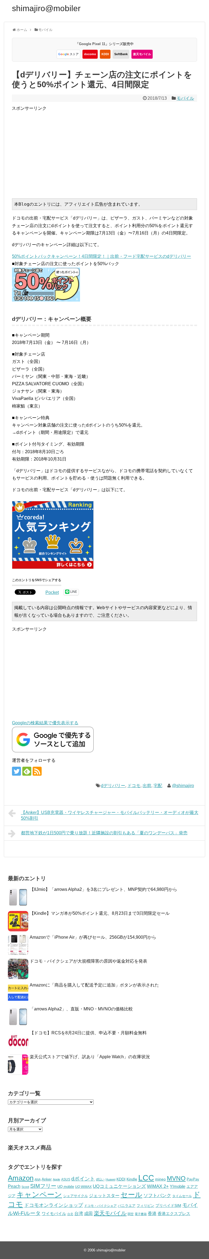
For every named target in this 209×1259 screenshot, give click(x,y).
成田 (88, 1213)
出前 (147, 785)
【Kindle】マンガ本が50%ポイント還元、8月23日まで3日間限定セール (100, 913)
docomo (90, 54)
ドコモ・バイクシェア (100, 1206)
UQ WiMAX (83, 1187)
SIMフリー (43, 1186)
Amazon (20, 1178)
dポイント (83, 1179)
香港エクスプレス (174, 1213)
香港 (152, 1213)
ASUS (65, 1179)
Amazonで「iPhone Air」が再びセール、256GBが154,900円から (93, 937)
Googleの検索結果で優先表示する (45, 723)
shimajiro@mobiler (46, 8)
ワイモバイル (54, 1213)
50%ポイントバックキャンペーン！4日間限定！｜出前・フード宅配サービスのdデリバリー (101, 256)
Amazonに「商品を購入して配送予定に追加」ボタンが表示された (94, 985)
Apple (56, 1179)
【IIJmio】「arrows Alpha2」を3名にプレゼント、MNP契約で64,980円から (103, 889)
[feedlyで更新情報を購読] (26, 771)
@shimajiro (183, 785)
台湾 (78, 1213)
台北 (70, 1214)
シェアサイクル (75, 1196)
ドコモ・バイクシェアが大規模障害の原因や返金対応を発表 (88, 961)
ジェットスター (104, 1195)
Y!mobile (177, 1186)
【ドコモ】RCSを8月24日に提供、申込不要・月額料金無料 (88, 1033)
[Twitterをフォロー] (16, 771)
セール (131, 1195)
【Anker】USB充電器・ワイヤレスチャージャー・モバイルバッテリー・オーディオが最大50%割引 (109, 815)
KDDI (105, 54)
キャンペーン (39, 1195)
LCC (146, 1177)
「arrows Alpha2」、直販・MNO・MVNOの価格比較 (81, 1009)
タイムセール (182, 1196)
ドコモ (133, 785)
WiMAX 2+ (158, 1186)
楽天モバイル (142, 54)
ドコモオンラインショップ (53, 1205)
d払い (100, 1179)
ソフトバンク (157, 1195)
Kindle (132, 1179)
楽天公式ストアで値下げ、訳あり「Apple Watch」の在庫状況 (90, 1056)
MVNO (176, 1178)
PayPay (193, 1179)
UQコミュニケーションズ (119, 1186)
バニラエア (127, 1206)
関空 (131, 1214)
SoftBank (121, 54)
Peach (14, 1186)
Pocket (52, 592)
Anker (47, 1179)
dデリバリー (113, 785)
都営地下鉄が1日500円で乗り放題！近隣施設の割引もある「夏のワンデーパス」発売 (104, 833)
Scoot (25, 1186)
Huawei (110, 1179)
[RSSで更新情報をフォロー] (37, 771)
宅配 (157, 785)
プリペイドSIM (168, 1206)
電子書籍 (141, 1214)
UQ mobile (65, 1187)
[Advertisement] (110, 150)
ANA (38, 1179)
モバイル (185, 98)
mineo (160, 1179)
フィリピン (145, 1206)
